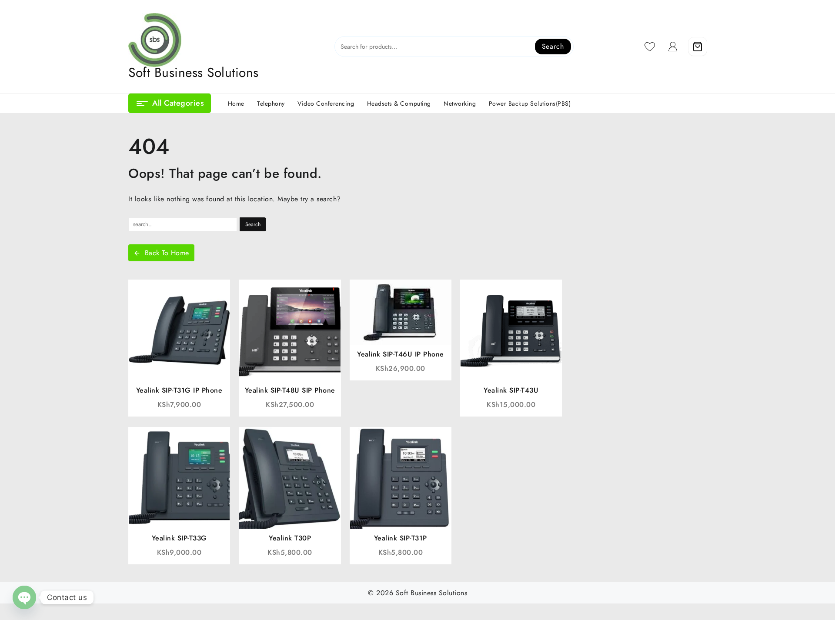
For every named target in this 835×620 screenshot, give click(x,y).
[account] (673, 46)
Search (553, 46)
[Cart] (697, 46)
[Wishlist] (650, 46)
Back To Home (167, 253)
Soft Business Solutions (193, 72)
